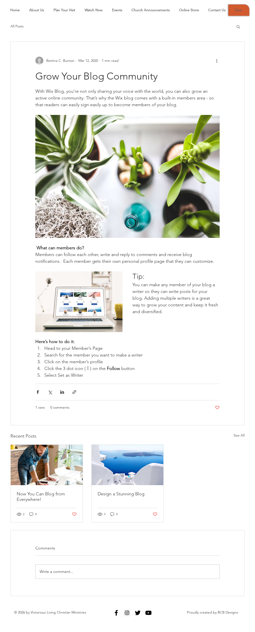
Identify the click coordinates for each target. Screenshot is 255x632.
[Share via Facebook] (37, 392)
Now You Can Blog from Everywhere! (41, 496)
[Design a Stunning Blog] (128, 465)
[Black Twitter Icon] (137, 613)
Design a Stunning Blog (121, 494)
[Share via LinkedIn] (62, 392)
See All (239, 435)
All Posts (17, 26)
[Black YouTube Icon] (148, 613)
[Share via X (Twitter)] (50, 392)
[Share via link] (74, 392)
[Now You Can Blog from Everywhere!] (47, 465)
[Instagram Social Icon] (127, 613)
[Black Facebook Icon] (116, 613)
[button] (238, 26)
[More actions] (217, 61)
